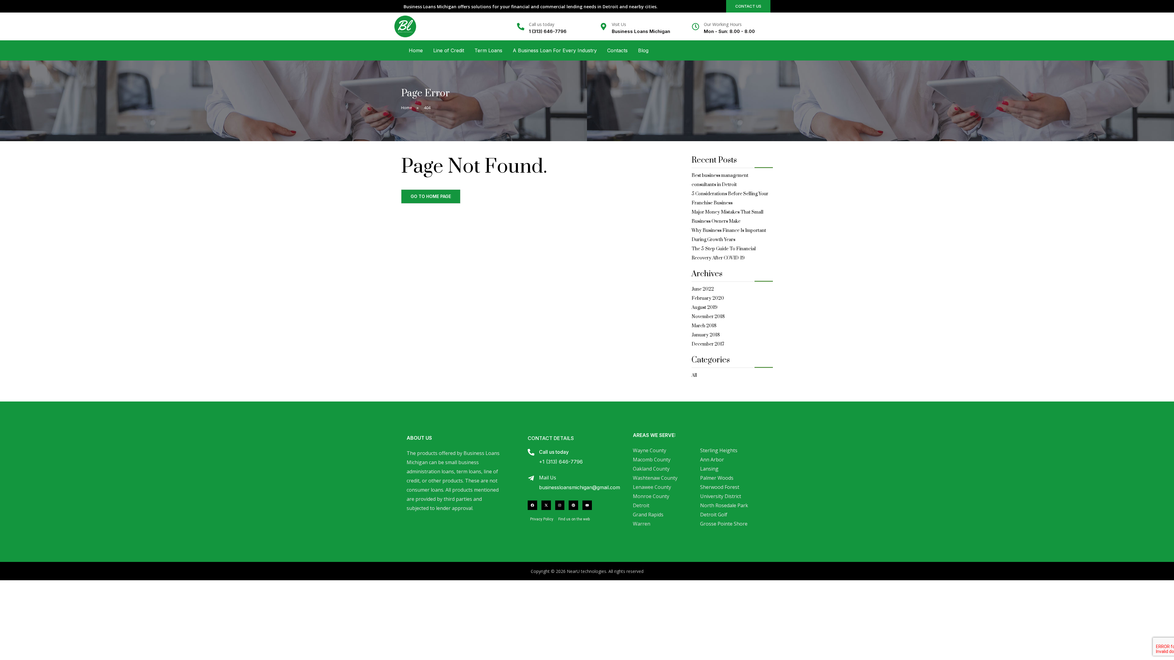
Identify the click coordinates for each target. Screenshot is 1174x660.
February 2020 (708, 298)
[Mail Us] (531, 478)
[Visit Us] (603, 26)
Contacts (617, 50)
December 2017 (708, 344)
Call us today (541, 24)
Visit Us (619, 24)
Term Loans (488, 50)
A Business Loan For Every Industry (555, 50)
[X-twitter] (546, 505)
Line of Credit (448, 50)
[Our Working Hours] (695, 26)
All (694, 375)
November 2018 (708, 317)
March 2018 (704, 326)
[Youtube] (587, 505)
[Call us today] (520, 26)
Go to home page (431, 196)
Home (416, 50)
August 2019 (704, 307)
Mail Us (547, 477)
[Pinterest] (573, 505)
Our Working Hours (723, 24)
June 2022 (703, 289)
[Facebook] (532, 505)
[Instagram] (560, 505)
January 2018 (706, 335)
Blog (643, 50)
